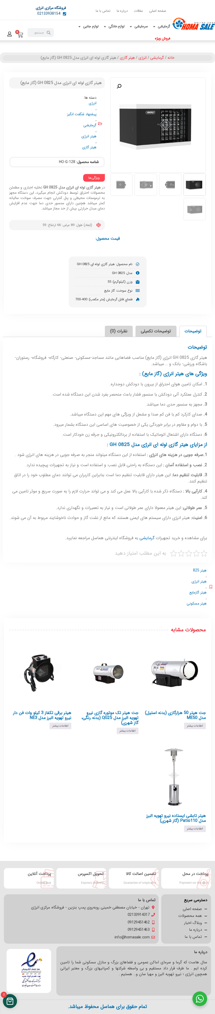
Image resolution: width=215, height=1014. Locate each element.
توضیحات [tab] (193, 331)
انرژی (142, 58)
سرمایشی (141, 26)
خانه (171, 58)
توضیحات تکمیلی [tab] (156, 331)
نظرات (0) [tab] (118, 331)
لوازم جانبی (91, 26)
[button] (119, 86)
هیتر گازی (127, 58)
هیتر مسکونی (197, 603)
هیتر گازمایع (198, 592)
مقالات (138, 11)
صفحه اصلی (157, 11)
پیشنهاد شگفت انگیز (81, 114)
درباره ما (122, 11)
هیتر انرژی (88, 136)
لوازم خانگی (117, 26)
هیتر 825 (200, 570)
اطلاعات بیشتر (195, 726)
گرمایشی (164, 26)
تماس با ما (103, 11)
